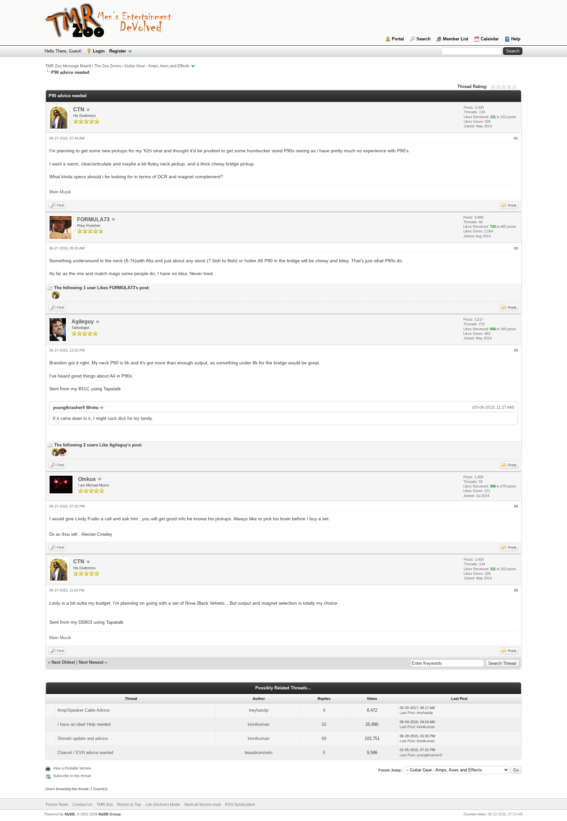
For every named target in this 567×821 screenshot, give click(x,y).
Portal (398, 38)
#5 (516, 590)
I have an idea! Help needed (84, 724)
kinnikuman (258, 724)
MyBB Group (109, 814)
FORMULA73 (93, 219)
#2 (516, 248)
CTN (78, 109)
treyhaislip (258, 710)
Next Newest (91, 662)
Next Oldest (63, 662)
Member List (455, 38)
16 (324, 724)
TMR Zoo (104, 804)
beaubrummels (259, 752)
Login (99, 51)
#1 (516, 138)
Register (117, 51)
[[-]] (50, 287)
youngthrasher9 (429, 755)
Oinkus (87, 479)
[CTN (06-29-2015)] (55, 298)
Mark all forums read (202, 804)
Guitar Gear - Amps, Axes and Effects (156, 66)
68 (324, 738)
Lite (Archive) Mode (162, 804)
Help (515, 38)
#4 (516, 506)
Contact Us (82, 804)
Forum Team (57, 804)
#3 (516, 350)
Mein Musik (60, 191)
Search (423, 38)
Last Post (407, 713)
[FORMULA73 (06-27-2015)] (61, 455)
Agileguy (83, 321)
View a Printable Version (72, 768)
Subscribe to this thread (72, 776)
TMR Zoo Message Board (68, 66)
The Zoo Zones (107, 66)
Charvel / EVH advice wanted (85, 752)
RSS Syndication (240, 804)
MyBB (70, 814)
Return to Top (129, 804)
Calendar (490, 38)
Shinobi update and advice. (83, 738)
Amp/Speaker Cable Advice (83, 710)
